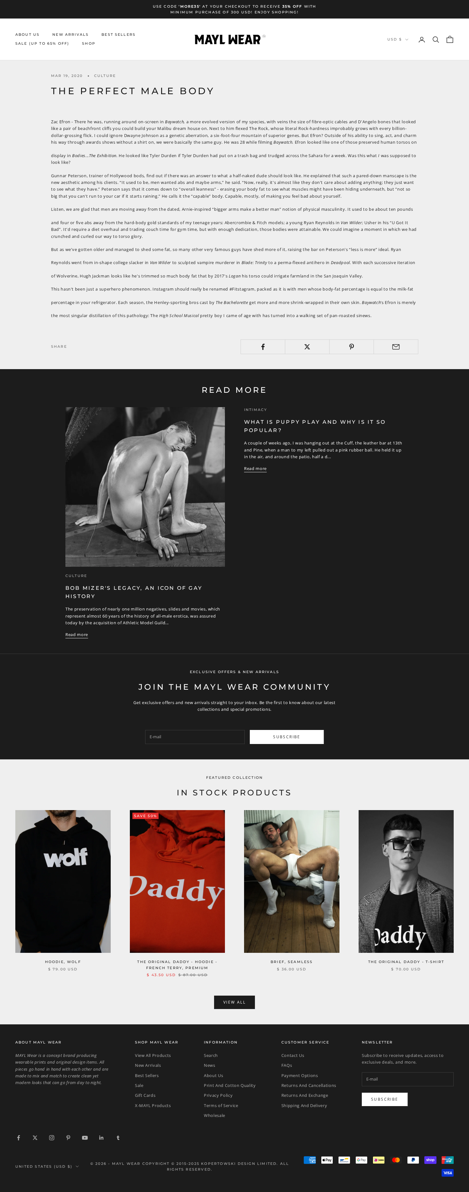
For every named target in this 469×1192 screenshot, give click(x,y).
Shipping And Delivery (304, 1105)
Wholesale (214, 1115)
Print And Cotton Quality (230, 1085)
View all (234, 1002)
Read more (76, 634)
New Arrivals (70, 35)
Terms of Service (221, 1105)
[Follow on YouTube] (85, 1138)
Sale (139, 1085)
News (209, 1065)
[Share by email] (396, 347)
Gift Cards (145, 1095)
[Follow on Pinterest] (68, 1138)
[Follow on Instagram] (51, 1138)
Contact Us (292, 1055)
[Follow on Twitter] (35, 1138)
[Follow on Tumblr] (118, 1138)
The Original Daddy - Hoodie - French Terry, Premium (177, 965)
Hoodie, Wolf (63, 962)
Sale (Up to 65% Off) (42, 44)
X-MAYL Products (153, 1105)
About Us (27, 35)
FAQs (286, 1065)
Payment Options (299, 1075)
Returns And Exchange (304, 1095)
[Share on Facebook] (263, 347)
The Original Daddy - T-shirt (406, 962)
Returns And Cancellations (308, 1085)
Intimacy (255, 410)
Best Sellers (118, 35)
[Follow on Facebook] (18, 1138)
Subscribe (287, 737)
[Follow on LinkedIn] (101, 1138)
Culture (105, 76)
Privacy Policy (218, 1095)
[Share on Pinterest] (352, 347)
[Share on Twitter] (307, 347)
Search (211, 1055)
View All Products (153, 1055)
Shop (88, 44)
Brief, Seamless (292, 962)
